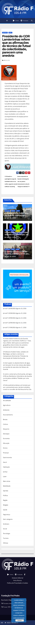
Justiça (5, 472)
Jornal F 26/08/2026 (9, 308)
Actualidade (7, 400)
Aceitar (20, 620)
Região (5, 500)
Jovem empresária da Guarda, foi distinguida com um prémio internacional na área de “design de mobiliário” (23, 181)
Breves (5, 419)
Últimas (13, 230)
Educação (6, 443)
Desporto (5, 32)
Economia (6, 438)
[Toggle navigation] (7, 20)
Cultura (5, 424)
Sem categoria (7, 519)
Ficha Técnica (17, 580)
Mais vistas (6, 481)
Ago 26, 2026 (11, 218)
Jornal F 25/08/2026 (9, 313)
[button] (32, 20)
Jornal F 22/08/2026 (9, 323)
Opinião (5, 491)
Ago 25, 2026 (11, 256)
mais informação (20, 618)
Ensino (13, 210)
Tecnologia (6, 533)
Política (5, 495)
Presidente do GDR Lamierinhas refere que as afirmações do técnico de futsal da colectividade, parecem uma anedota (16, 46)
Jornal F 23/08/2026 (9, 318)
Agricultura (6, 405)
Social (17, 249)
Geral (10, 32)
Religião (5, 505)
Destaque (7, 210)
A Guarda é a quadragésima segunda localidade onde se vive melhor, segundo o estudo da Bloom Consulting (11, 181)
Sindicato (6, 524)
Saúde (5, 510)
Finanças (6, 453)
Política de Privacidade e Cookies (17, 583)
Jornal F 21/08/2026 (9, 327)
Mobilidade (6, 486)
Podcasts (25, 20)
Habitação (6, 467)
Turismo (5, 538)
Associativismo (8, 415)
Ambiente (6, 410)
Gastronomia (7, 457)
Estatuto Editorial (17, 578)
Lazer (5, 476)
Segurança (6, 514)
